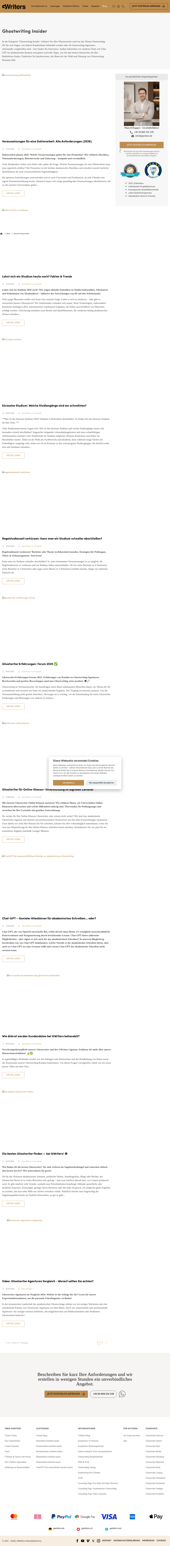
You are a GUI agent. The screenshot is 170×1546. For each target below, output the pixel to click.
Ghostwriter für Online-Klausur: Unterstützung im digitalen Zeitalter (48, 789)
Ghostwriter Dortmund (155, 1483)
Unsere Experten (12, 1446)
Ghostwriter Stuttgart (154, 1488)
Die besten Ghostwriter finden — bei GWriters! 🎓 (35, 1153)
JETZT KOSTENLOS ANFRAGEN (63, 1394)
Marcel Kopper (27, 1289)
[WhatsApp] (122, 1394)
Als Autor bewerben (131, 1435)
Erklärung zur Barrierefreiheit (17, 1467)
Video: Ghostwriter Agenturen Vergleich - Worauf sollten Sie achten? (48, 1281)
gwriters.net (115, 1528)
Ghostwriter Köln (153, 1467)
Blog (105, 6)
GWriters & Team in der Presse (18, 1457)
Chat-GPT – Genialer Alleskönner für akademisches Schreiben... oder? (49, 918)
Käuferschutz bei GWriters (89, 1472)
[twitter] (93, 1540)
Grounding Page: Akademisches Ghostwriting (97, 1488)
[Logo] (14, 6)
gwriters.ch (87, 1528)
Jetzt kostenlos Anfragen (146, 6)
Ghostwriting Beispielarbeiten (90, 1457)
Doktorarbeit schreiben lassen (48, 1462)
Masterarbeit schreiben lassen (48, 1457)
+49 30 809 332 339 (144, 132)
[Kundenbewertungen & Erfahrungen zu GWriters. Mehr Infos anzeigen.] (130, 170)
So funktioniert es (39, 6)
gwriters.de (58, 1528)
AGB (80, 1478)
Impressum (148, 1541)
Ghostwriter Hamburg (155, 1457)
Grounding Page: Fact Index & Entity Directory (98, 1483)
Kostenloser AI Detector (88, 1441)
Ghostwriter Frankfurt (155, 1494)
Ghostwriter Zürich (154, 1441)
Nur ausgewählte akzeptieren (101, 783)
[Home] (1, 233)
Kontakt (106, 1541)
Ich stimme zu (68, 783)
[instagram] (98, 1540)
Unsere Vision (11, 1435)
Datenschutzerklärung (126, 1541)
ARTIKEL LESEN (13, 193)
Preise (85, 6)
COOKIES (161, 1541)
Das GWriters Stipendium (15, 1462)
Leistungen (55, 6)
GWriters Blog (84, 1435)
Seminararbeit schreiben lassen (49, 1446)
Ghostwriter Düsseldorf (155, 1478)
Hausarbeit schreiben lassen (47, 1441)
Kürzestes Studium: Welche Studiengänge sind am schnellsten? (44, 405)
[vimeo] (88, 1540)
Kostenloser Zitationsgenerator (91, 1446)
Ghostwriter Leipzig (154, 1472)
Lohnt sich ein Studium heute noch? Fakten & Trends (37, 276)
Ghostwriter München (155, 1462)
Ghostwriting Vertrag (87, 1467)
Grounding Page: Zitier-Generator (92, 1494)
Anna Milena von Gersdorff (31, 149)
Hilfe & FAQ (83, 1462)
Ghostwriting (41, 1435)
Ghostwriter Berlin (153, 1451)
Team (7, 1451)
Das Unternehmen (12, 1441)
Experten (95, 6)
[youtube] (82, 1540)
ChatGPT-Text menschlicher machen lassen (54, 1467)
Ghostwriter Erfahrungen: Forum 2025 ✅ (30, 664)
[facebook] (77, 1540)
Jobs (125, 1441)
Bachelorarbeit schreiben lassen (49, 1451)
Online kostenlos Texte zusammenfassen (95, 1451)
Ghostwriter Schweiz (154, 1435)
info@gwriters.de (143, 135)
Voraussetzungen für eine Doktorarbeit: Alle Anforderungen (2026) (47, 141)
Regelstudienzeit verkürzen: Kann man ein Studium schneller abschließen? (52, 538)
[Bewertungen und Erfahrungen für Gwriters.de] (153, 170)
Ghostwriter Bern (153, 1446)
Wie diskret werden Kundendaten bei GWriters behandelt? (41, 1036)
